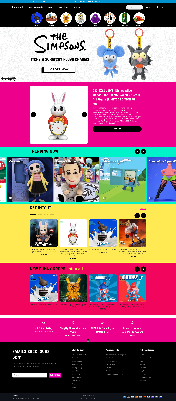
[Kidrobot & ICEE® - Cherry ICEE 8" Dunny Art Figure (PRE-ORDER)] (132, 288)
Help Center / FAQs (79, 355)
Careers (109, 368)
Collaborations (145, 377)
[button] (148, 7)
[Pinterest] (36, 2)
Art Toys (50, 7)
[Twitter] (31, 2)
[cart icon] (162, 7)
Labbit (142, 361)
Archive (109, 371)
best (40, 215)
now (46, 215)
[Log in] (157, 7)
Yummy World (145, 358)
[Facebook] (33, 2)
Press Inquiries (111, 361)
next (52, 215)
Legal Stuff (76, 371)
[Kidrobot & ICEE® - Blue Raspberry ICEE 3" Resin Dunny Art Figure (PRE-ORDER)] (103, 288)
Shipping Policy (77, 364)
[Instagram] (39, 2)
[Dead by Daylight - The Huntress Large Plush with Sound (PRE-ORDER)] (44, 233)
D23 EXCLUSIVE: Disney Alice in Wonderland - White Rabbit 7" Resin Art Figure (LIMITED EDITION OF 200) (116, 97)
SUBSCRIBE (55, 375)
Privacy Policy (77, 368)
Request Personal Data (114, 374)
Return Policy (77, 361)
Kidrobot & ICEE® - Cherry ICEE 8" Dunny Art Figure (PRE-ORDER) (132, 306)
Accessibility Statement (80, 358)
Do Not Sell (76, 374)
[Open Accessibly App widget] (88, 340)
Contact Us (76, 381)
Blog (73, 384)
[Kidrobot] (17, 7)
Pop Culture (63, 7)
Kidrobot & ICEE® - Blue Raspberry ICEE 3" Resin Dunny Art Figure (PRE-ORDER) (103, 307)
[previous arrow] (164, 75)
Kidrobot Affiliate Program (116, 355)
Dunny (142, 355)
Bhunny (143, 381)
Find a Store (76, 377)
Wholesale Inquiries (113, 358)
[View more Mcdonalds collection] (88, 54)
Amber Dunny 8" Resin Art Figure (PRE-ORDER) (73, 306)
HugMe (142, 371)
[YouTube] (44, 2)
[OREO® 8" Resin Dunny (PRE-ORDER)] (103, 233)
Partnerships (110, 364)
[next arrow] (169, 75)
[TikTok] (41, 2)
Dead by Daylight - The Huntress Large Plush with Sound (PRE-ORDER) (43, 250)
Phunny (143, 368)
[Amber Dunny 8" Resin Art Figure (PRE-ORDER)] (73, 288)
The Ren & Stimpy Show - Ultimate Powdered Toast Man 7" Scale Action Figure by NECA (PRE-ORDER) (132, 251)
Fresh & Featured (35, 7)
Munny (142, 364)
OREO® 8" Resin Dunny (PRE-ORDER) (103, 249)
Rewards (77, 7)
